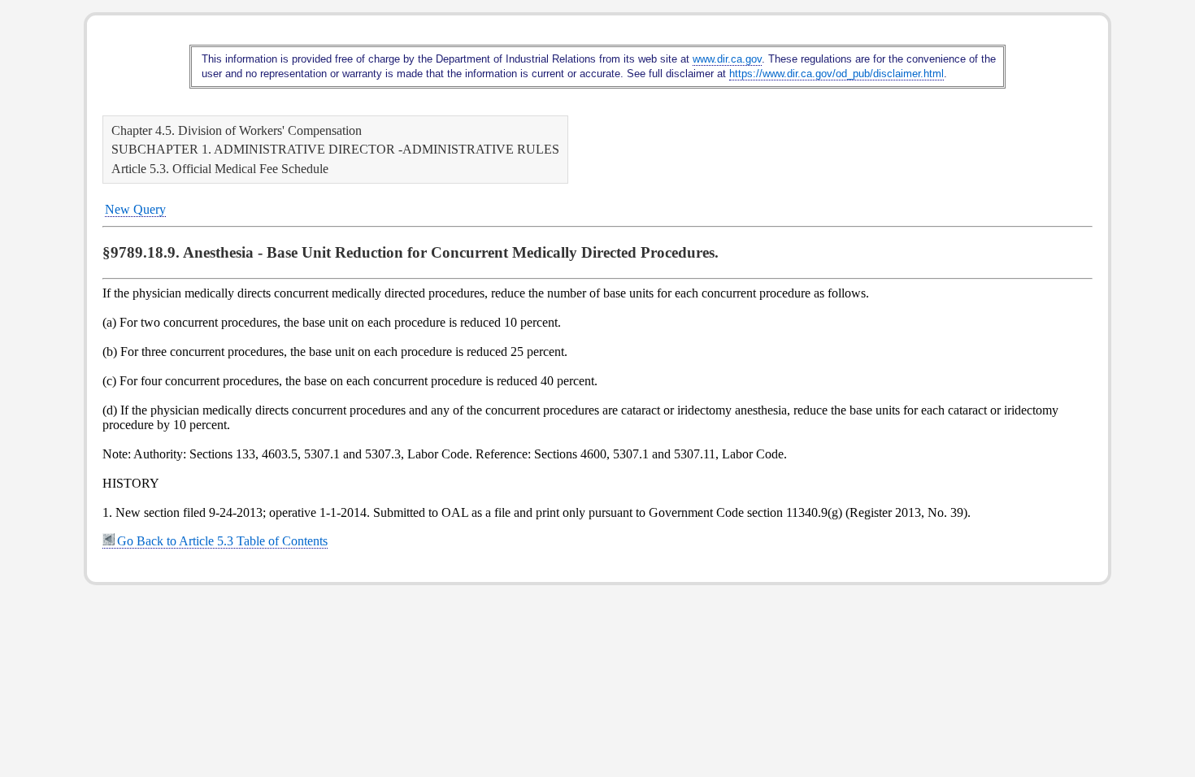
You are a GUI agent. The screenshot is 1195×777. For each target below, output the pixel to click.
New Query (135, 209)
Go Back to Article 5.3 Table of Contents (222, 541)
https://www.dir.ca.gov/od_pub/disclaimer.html (836, 73)
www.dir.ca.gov (727, 59)
